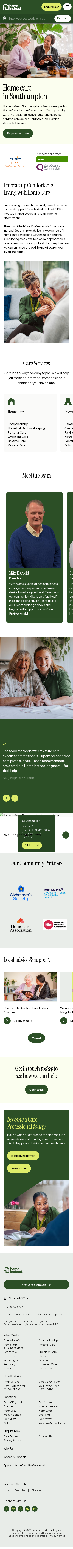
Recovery (9, 1364)
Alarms (8, 1368)
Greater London (13, 1406)
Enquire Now (51, 6)
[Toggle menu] (67, 6)
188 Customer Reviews (15, 166)
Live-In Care (46, 1368)
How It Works (12, 1376)
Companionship (18, 424)
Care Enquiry (11, 1436)
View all (36, 1038)
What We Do (12, 1335)
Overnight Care (18, 436)
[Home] (12, 7)
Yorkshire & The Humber (53, 1422)
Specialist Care (48, 1351)
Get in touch (36, 1089)
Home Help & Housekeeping (26, 428)
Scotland (44, 1414)
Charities (36, 1490)
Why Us (8, 1448)
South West (45, 1418)
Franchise (20, 1490)
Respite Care (16, 445)
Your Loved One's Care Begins (49, 1387)
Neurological (11, 1360)
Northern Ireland (48, 1406)
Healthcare (10, 1351)
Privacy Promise (13, 1440)
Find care (62, 18)
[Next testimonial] (14, 798)
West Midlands (12, 1414)
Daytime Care (17, 441)
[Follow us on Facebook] (6, 1509)
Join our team (19, 1168)
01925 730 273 (13, 1307)
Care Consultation (49, 1381)
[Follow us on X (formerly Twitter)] (35, 1509)
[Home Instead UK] (13, 1270)
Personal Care (17, 432)
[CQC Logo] (52, 168)
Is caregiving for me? (23, 1155)
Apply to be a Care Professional (24, 1465)
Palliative (44, 1360)
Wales (7, 1422)
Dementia (9, 1355)
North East (10, 1410)
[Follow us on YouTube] (27, 1509)
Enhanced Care (48, 1364)
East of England (13, 1402)
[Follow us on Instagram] (20, 1509)
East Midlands (47, 1402)
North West (45, 1410)
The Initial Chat (12, 1381)
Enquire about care (18, 133)
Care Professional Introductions (14, 1387)
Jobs (6, 1490)
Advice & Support (15, 1457)
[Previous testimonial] (6, 798)
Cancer (43, 1355)
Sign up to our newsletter (36, 1284)
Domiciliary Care (13, 1340)
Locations (10, 1397)
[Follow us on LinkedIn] (13, 1509)
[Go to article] (7, 1020)
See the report (45, 154)
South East (10, 1418)
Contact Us (45, 1436)
